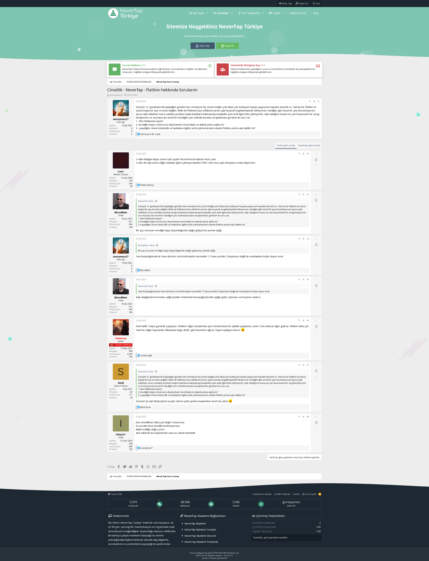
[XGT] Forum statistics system (214, 555)
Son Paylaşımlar (251, 13)
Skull (121, 382)
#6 (308, 320)
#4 (308, 238)
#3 (308, 194)
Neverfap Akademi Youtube (200, 529)
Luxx (121, 171)
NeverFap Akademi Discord (200, 535)
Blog (315, 13)
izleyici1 (121, 434)
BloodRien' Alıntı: (146, 245)
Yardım (296, 494)
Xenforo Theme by (214, 558)
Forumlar (223, 13)
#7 (308, 364)
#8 (308, 416)
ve (150, 134)
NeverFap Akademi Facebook (201, 541)
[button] (207, 13)
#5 (308, 279)
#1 (318, 101)
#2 (308, 153)
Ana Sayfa (198, 13)
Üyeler (277, 13)
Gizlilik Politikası (282, 494)
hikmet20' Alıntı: (146, 201)
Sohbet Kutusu (298, 13)
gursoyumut (291, 502)
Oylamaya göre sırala (309, 145)
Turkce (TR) (116, 494)
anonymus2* (116, 94)
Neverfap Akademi (195, 523)
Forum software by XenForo (214, 553)
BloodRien (120, 212)
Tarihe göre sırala (286, 145)
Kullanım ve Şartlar (262, 494)
